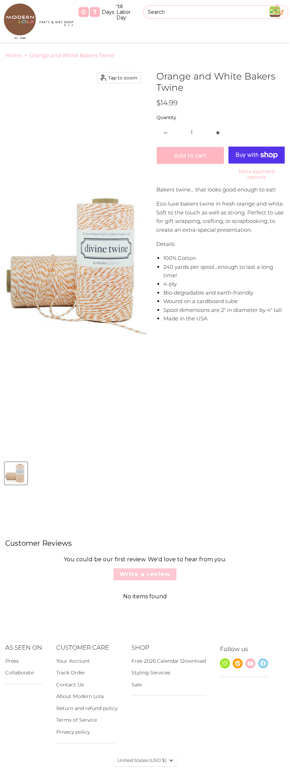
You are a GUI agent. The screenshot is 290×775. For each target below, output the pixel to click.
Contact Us (70, 684)
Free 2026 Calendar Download (169, 661)
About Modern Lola (80, 696)
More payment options (257, 174)
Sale (137, 684)
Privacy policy (73, 732)
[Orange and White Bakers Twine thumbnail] (16, 473)
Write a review (145, 574)
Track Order (70, 672)
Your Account (73, 661)
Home (13, 55)
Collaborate (19, 672)
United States (141, 760)
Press (12, 661)
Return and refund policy (86, 708)
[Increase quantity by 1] (218, 133)
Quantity (166, 117)
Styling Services (151, 672)
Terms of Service (76, 720)
